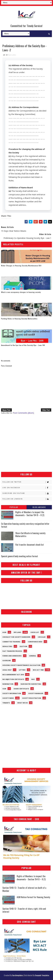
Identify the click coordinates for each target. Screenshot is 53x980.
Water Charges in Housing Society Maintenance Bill (21, 265)
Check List (34, 632)
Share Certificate (21, 689)
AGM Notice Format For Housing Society (33, 897)
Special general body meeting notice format (19, 556)
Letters (22, 670)
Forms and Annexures (12, 656)
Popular (14, 507)
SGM (4, 689)
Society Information (11, 693)
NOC (33, 679)
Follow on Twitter (11, 482)
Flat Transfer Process (12, 651)
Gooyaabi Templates (42, 975)
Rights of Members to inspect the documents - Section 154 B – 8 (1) (29, 514)
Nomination (7, 684)
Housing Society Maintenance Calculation (21, 665)
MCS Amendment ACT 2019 (13, 675)
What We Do (22, 703)
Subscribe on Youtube (13, 493)
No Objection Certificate (13, 679)
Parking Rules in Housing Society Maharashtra (19, 318)
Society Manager (35, 693)
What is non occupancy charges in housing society (21, 292)
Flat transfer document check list (29, 544)
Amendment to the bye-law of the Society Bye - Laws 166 (23, 345)
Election (23, 646)
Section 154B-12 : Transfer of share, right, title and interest (24, 910)
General (32, 656)
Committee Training (11, 642)
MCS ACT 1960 (38, 670)
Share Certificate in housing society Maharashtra (30, 534)
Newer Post (6, 409)
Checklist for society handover (16, 637)
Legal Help (6, 670)
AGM (4, 632)
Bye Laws (12, 55)
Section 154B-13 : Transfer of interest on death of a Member (24, 889)
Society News (8, 698)
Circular (42, 637)
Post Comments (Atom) (23, 413)
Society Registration (31, 698)
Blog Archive (39, 507)
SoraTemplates (17, 975)
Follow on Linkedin (12, 499)
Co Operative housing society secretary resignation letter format (25, 525)
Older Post (46, 409)
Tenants (6, 703)
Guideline (6, 660)
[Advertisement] (26, 443)
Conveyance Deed (35, 642)
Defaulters (7, 646)
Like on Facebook (11, 488)
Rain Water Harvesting (31, 684)
